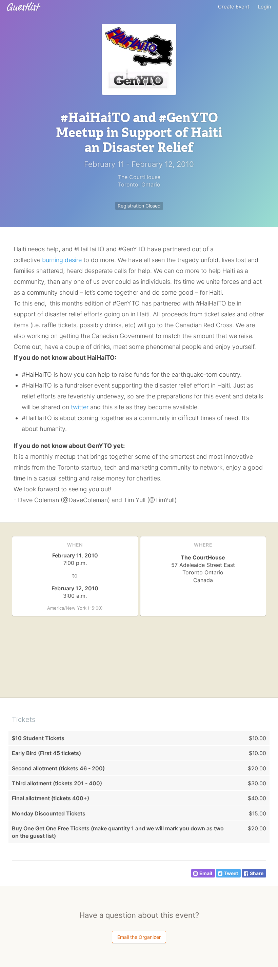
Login (264, 6)
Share (256, 873)
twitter (79, 407)
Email (205, 873)
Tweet (231, 873)
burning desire (62, 259)
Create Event (233, 6)
